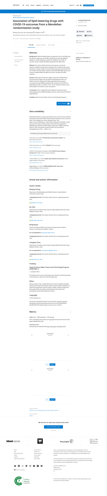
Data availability (18, 56)
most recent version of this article (56, 11)
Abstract (16, 53)
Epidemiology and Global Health (21, 18)
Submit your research (88, 5)
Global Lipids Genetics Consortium (54, 159)
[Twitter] (23, 466)
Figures (41, 45)
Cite (90, 31)
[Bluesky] (15, 466)
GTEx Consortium (34, 145)
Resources (36, 457)
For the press (37, 455)
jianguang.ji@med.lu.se (48, 233)
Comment (90, 36)
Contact (16, 457)
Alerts (77, 5)
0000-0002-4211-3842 (36, 259)
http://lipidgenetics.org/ (35, 162)
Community (46, 5)
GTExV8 (48, 145)
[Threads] (38, 466)
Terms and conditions (19, 458)
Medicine (32, 18)
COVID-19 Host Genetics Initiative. (38, 151)
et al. (37, 138)
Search (71, 5)
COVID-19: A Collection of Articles (83, 58)
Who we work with (18, 453)
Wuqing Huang (17, 32)
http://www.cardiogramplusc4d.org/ (38, 170)
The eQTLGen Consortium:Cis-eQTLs (53, 138)
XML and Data (37, 458)
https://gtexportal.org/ (35, 147)
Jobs (15, 451)
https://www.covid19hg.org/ (36, 155)
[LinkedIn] (19, 466)
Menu (23, 5)
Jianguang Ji (30, 32)
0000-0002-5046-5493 (36, 220)
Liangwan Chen (39, 32)
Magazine (38, 5)
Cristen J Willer (33, 159)
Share (80, 35)
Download (81, 31)
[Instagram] (30, 466)
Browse (32, 5)
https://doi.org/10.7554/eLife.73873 (28, 38)
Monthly (52, 364)
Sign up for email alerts (53, 427)
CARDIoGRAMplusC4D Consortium (53, 166)
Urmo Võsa (32, 138)
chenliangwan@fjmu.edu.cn (49, 250)
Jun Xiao (24, 32)
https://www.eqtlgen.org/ (36, 142)
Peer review (51, 45)
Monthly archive (38, 453)
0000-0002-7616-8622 (36, 203)
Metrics (16, 65)
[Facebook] (42, 466)
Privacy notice (53, 430)
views (78, 41)
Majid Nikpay (32, 166)
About (52, 5)
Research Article (17, 16)
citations (79, 42)
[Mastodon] (26, 466)
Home (27, 5)
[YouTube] (34, 466)
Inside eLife (36, 451)
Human (31, 416)
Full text (31, 45)
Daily (47, 364)
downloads (86, 41)
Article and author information (18, 60)
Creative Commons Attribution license (80, 478)
